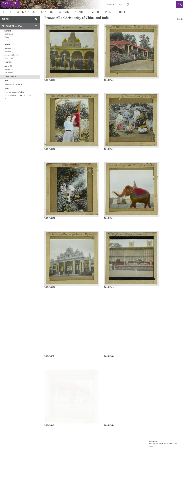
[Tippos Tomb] (131, 327)
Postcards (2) (9, 58)
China (6, 37)
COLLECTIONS (26, 11)
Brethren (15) (9, 48)
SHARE (79, 11)
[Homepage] (54, 4)
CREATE (64, 11)
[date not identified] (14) (14, 92)
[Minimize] (36, 19)
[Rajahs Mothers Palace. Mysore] (71, 258)
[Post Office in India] (71, 120)
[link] (172, 4)
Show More (9, 77)
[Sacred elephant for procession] (131, 189)
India (6, 40)
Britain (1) (8, 72)
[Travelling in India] (71, 327)
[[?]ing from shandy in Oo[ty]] (131, 120)
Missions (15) (9, 51)
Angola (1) (8, 69)
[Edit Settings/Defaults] (127, 4)
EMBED (94, 11)
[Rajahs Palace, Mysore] (71, 51)
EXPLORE (47, 11)
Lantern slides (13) (11, 55)
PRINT (109, 11)
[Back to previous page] (3, 12)
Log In (120, 4)
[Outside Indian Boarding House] (131, 396)
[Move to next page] (10, 12)
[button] (179, 4)
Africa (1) (8, 66)
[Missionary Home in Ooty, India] (131, 51)
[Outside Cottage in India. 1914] (71, 396)
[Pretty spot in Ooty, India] (71, 189)
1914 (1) (7, 99)
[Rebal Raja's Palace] (131, 258)
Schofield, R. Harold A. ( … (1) (16, 84)
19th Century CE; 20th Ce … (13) (17, 95)
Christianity (9, 34)
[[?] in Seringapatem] (71, 465)
